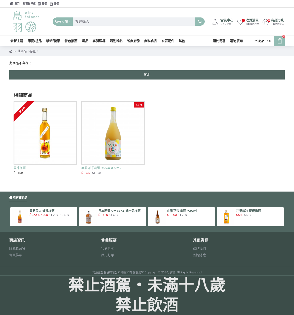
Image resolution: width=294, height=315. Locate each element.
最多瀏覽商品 (18, 198)
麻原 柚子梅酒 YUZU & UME (101, 168)
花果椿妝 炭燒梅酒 (248, 211)
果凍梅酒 (20, 168)
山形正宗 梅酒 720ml (182, 211)
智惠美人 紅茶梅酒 (41, 211)
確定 (147, 75)
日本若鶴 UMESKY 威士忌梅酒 (119, 211)
